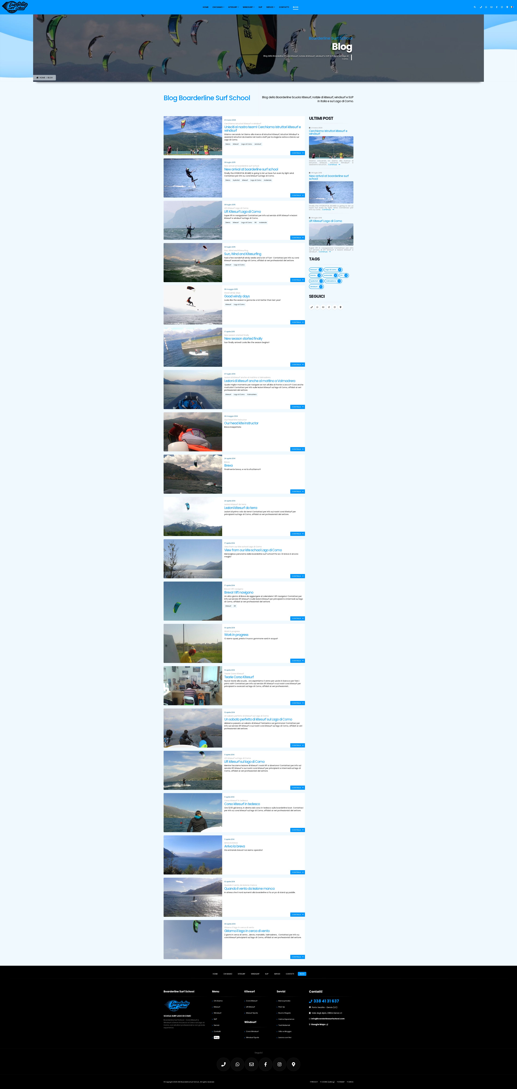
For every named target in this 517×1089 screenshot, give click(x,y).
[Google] (507, 7)
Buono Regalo (284, 1013)
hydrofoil (236, 180)
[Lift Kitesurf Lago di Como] (331, 234)
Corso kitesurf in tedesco (242, 804)
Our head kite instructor (241, 423)
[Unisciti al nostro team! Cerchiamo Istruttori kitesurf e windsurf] (331, 147)
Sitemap (341, 1082)
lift (255, 222)
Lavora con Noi (284, 1037)
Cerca (350, 1082)
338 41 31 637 (326, 1001)
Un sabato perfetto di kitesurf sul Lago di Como (258, 719)
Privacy (314, 1082)
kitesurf (236, 144)
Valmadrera (251, 394)
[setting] (331, 1082)
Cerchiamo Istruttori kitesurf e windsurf (328, 132)
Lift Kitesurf (250, 1007)
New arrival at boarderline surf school (251, 169)
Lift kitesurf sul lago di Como (244, 761)
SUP (260, 7)
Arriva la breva (234, 846)
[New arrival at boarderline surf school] (331, 192)
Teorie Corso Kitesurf (239, 677)
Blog (295, 7)
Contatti (284, 7)
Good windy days (237, 296)
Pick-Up (281, 1007)
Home (205, 7)
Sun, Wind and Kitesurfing (242, 254)
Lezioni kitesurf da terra (240, 508)
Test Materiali (284, 1025)
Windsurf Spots (252, 1037)
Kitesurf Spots (252, 1013)
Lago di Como (246, 144)
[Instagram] (501, 7)
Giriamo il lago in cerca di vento (246, 931)
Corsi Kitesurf (251, 1001)
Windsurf (248, 7)
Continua (332, 164)
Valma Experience (286, 1019)
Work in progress (236, 634)
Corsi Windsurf (252, 1031)
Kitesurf (232, 7)
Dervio (228, 144)
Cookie (324, 1082)
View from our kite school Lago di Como (253, 550)
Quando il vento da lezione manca (249, 888)
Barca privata (284, 1001)
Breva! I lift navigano (238, 592)
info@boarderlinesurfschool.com (328, 1018)
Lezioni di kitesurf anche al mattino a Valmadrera (259, 381)
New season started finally (243, 338)
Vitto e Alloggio (284, 1031)
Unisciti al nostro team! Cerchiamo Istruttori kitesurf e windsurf (262, 129)
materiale (267, 180)
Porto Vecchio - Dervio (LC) (324, 1007)
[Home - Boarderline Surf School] (15, 7)
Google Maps (318, 1024)
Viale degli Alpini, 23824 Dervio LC (327, 1013)
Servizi (269, 7)
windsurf (258, 144)
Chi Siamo (217, 7)
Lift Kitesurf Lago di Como (242, 211)
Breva (228, 465)
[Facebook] (496, 7)
